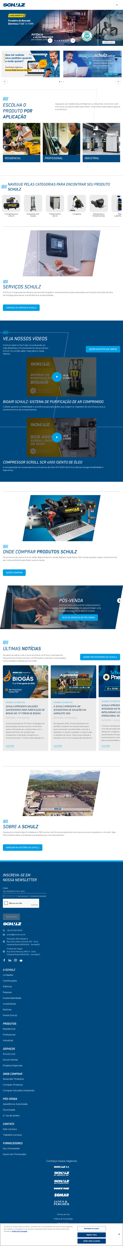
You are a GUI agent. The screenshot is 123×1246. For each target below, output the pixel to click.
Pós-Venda (10, 1098)
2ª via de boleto (11, 1115)
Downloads (9, 1110)
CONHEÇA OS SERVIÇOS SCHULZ (21, 308)
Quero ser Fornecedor (14, 1154)
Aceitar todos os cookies (91, 1241)
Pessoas (7, 992)
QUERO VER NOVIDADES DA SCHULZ (100, 657)
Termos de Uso (23, 896)
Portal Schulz (10, 1015)
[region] (61, 1234)
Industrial (8, 1040)
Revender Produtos (13, 1079)
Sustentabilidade (12, 998)
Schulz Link (9, 1054)
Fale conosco (10, 1129)
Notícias (7, 1009)
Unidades (8, 975)
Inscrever (11, 917)
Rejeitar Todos (92, 1235)
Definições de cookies (91, 1228)
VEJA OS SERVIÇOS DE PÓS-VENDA (78, 618)
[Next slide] (73, 40)
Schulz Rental (10, 1059)
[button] (55, 40)
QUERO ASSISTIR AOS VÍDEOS (103, 349)
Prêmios (7, 986)
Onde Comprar (12, 1074)
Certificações (10, 980)
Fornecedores (13, 1143)
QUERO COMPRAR (14, 573)
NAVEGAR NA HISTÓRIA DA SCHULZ (22, 848)
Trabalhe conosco (12, 1135)
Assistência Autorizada (15, 1104)
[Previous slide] (50, 40)
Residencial (9, 1029)
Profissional (9, 1034)
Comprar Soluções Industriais (18, 1090)
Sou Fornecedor (11, 1148)
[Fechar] (119, 1234)
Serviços (9, 1048)
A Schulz (9, 969)
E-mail (5, 888)
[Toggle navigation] (117, 5)
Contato (8, 1124)
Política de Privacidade (38, 896)
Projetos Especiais (12, 1065)
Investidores (9, 1004)
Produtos (9, 1023)
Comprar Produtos (13, 1084)
